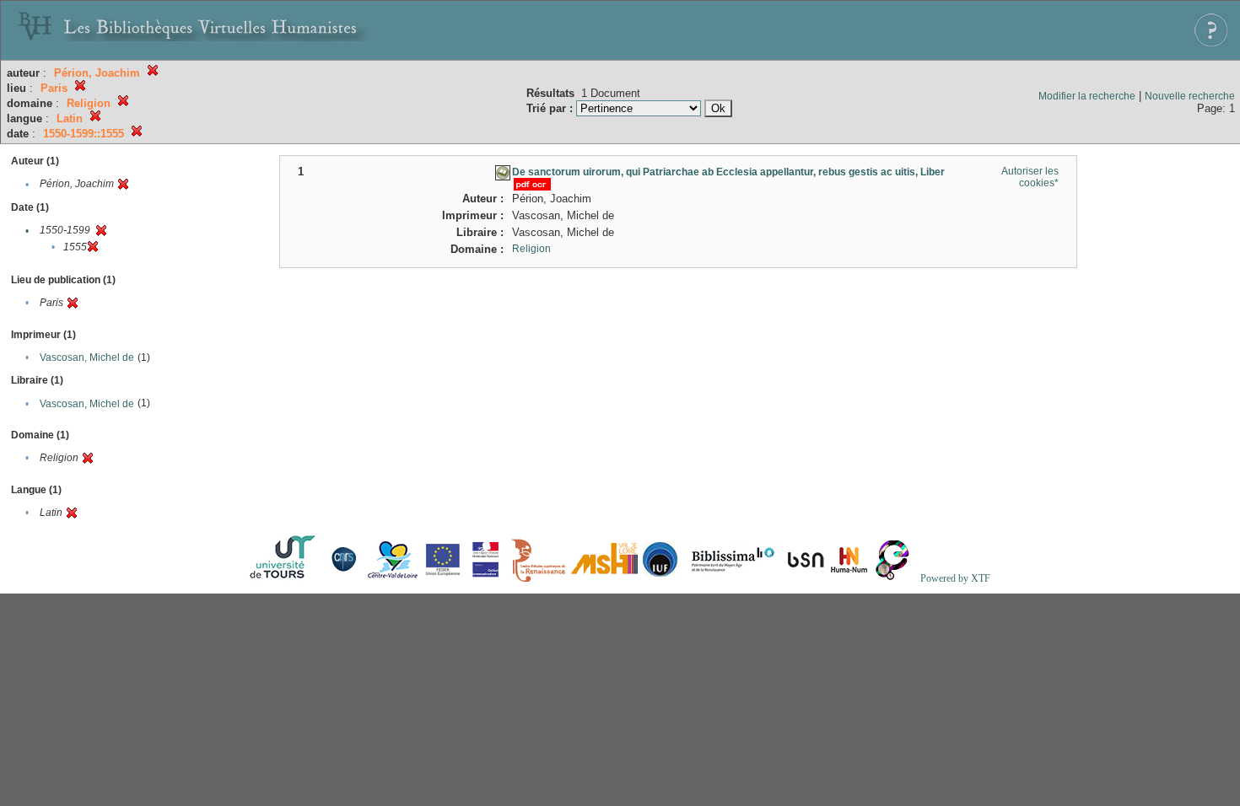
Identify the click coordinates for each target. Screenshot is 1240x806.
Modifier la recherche (1086, 96)
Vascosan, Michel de (87, 357)
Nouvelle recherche (1190, 96)
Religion (531, 249)
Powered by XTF (955, 578)
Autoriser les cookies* (1030, 177)
